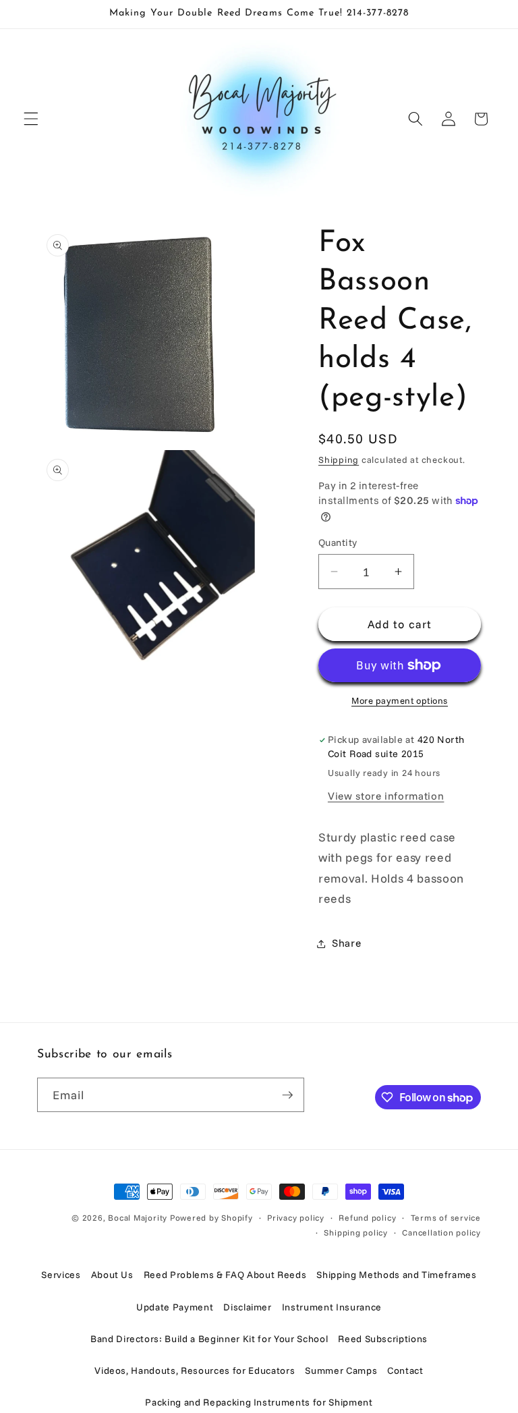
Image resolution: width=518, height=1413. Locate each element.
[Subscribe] (287, 1095)
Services (60, 1275)
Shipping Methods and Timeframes (396, 1275)
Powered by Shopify (211, 1218)
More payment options (399, 700)
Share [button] (346, 943)
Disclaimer (247, 1307)
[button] (31, 119)
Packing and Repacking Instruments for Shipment (258, 1402)
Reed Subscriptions (383, 1339)
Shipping (338, 459)
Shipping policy (356, 1232)
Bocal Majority (137, 1218)
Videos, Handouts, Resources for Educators (194, 1370)
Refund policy (367, 1218)
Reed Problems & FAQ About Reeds (225, 1275)
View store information (386, 795)
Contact (405, 1370)
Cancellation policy (441, 1232)
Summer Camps (341, 1370)
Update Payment (174, 1307)
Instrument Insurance (332, 1307)
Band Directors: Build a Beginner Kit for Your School (209, 1339)
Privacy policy (295, 1218)
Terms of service (446, 1218)
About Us (112, 1275)
